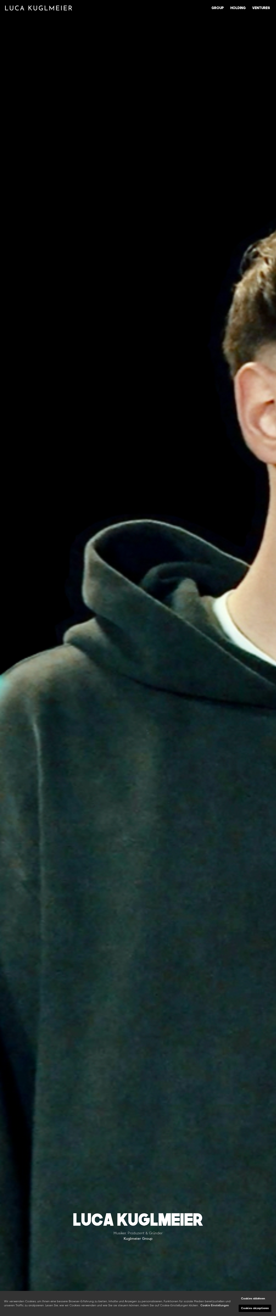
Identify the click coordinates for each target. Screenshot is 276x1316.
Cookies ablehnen (253, 1298)
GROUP (218, 7)
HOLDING (238, 7)
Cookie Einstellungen (214, 1305)
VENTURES (261, 7)
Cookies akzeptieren (255, 1308)
